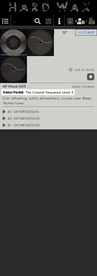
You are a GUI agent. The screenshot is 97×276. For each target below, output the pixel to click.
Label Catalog (83, 86)
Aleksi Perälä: (13, 92)
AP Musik (10, 86)
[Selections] (5, 20)
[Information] (59, 20)
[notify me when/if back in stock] (90, 76)
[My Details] (81, 20)
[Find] (37, 20)
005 (22, 86)
